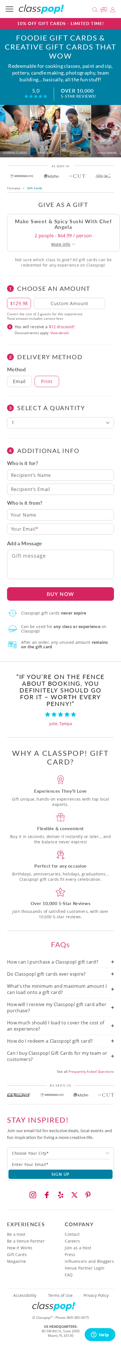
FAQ (69, 1274)
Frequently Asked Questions (91, 1071)
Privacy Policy (96, 1295)
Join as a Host (78, 1247)
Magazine (16, 1261)
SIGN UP (60, 1174)
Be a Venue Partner (26, 1241)
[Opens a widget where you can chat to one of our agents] (99, 1335)
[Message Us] (105, 9)
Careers (72, 1241)
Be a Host (16, 1234)
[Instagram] (33, 1195)
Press (70, 1254)
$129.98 (19, 303)
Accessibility (24, 1295)
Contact (72, 1234)
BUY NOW (61, 593)
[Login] (112, 9)
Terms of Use (60, 1295)
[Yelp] (60, 1195)
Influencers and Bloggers (89, 1261)
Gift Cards (17, 1254)
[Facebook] (46, 1195)
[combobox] (60, 1153)
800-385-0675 (78, 1317)
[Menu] (9, 9)
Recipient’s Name (31, 475)
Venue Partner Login (84, 1268)
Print (47, 381)
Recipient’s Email (30, 489)
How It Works (19, 1247)
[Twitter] (74, 1195)
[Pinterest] (88, 1195)
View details (59, 332)
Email (19, 381)
